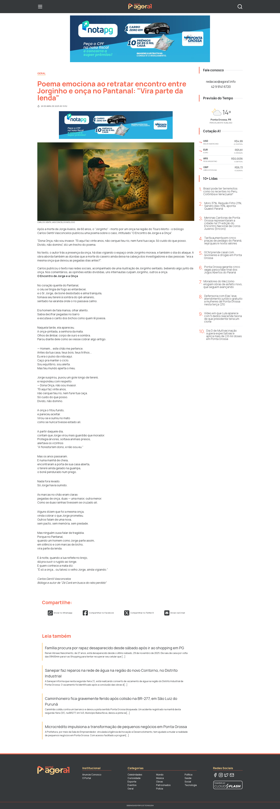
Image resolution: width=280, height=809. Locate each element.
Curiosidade (134, 778)
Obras (159, 781)
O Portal (86, 778)
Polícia (159, 788)
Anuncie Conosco (91, 774)
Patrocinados (163, 785)
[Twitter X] (226, 775)
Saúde (188, 778)
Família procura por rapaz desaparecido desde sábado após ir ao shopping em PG (115, 647)
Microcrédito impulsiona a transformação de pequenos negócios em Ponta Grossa (116, 726)
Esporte (132, 781)
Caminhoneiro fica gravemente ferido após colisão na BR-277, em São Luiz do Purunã (111, 701)
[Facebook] (215, 775)
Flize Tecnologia (147, 805)
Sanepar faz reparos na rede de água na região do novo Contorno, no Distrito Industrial (111, 673)
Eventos (132, 785)
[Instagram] (221, 775)
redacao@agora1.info (221, 82)
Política (188, 774)
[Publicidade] (140, 38)
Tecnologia (191, 785)
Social (188, 781)
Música (160, 778)
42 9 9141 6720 (221, 87)
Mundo (159, 774)
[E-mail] (232, 775)
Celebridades (135, 774)
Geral (41, 73)
